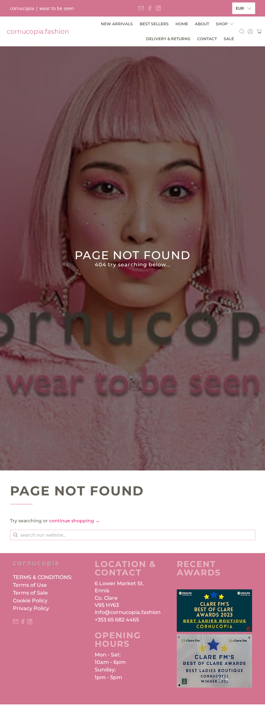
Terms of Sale (30, 593)
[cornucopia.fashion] (35, 567)
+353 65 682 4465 (117, 620)
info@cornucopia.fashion (128, 612)
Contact (207, 38)
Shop (222, 23)
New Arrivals (117, 23)
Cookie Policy (30, 600)
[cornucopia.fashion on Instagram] (158, 8)
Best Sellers (154, 23)
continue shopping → (74, 521)
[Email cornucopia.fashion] (141, 8)
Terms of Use (30, 585)
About (202, 23)
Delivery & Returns (168, 38)
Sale (229, 38)
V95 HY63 (107, 605)
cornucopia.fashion (38, 31)
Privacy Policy (31, 608)
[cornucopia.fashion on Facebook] (150, 8)
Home (181, 23)
